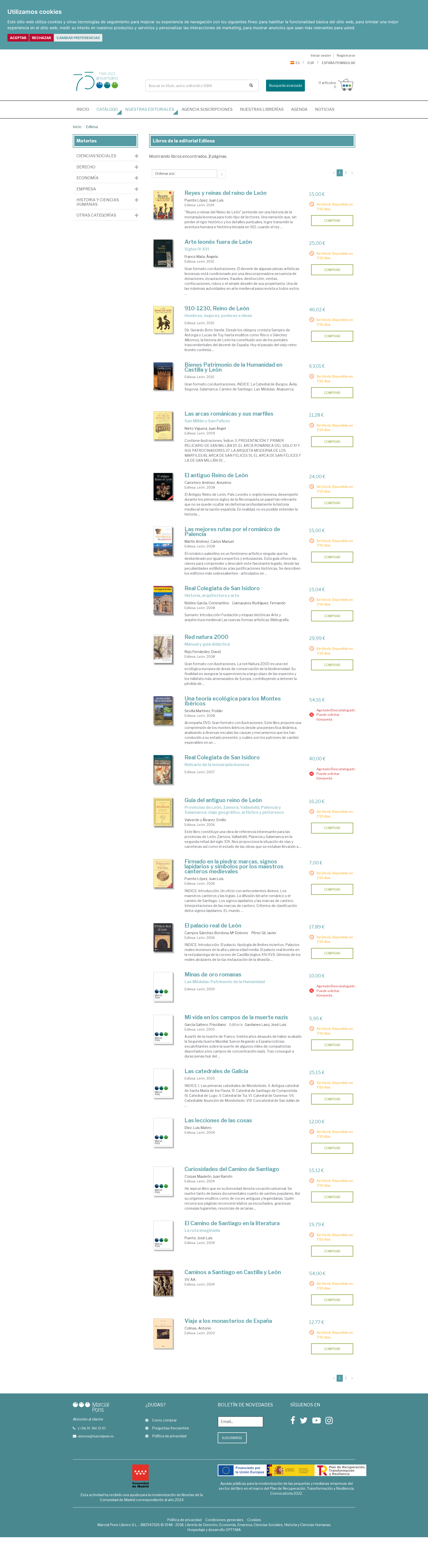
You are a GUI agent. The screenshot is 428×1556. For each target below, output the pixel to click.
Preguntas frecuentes (170, 1428)
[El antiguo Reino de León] (163, 487)
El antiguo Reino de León (216, 475)
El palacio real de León (213, 925)
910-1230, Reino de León (217, 308)
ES (298, 63)
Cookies (254, 1520)
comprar (332, 221)
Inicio (85, 109)
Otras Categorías (96, 215)
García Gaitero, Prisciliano (205, 1024)
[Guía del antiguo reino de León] (163, 812)
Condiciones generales (224, 1520)
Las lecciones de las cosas (218, 1120)
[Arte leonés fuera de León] (163, 253)
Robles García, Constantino (207, 603)
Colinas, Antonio (198, 1328)
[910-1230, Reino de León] (163, 320)
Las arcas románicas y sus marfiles (229, 413)
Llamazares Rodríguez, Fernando (259, 603)
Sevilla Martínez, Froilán (203, 711)
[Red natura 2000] (163, 649)
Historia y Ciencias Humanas (98, 202)
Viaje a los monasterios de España (228, 1321)
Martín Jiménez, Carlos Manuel (209, 541)
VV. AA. (190, 1279)
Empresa (86, 189)
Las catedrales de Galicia (216, 1071)
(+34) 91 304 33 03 (92, 1428)
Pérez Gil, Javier (263, 933)
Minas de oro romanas (213, 974)
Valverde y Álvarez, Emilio (205, 820)
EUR (311, 63)
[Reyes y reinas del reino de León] (163, 205)
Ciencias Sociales (96, 156)
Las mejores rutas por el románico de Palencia (232, 531)
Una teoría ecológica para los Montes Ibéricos (233, 701)
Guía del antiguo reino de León (223, 800)
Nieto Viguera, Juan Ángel (205, 428)
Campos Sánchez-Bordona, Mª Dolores (216, 933)
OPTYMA (233, 1530)
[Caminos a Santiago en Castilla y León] (163, 1283)
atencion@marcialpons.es (95, 1436)
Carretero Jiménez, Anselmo (208, 482)
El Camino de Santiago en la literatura (232, 1223)
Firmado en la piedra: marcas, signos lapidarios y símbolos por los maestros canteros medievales (234, 866)
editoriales (149, 109)
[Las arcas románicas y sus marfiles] (163, 425)
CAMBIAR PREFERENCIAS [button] (78, 38)
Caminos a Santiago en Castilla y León (233, 1272)
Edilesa (92, 127)
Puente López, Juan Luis (204, 200)
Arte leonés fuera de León (218, 242)
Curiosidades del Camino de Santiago (232, 1169)
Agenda (299, 109)
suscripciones (207, 109)
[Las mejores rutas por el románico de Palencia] (163, 541)
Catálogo (107, 109)
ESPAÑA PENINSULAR (338, 63)
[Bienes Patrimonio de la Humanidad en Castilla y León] (163, 376)
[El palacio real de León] (163, 937)
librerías (262, 109)
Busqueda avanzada (285, 85)
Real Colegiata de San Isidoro (222, 588)
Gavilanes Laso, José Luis (265, 1024)
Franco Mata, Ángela (201, 256)
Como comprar (164, 1420)
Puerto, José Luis (199, 1238)
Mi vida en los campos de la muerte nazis (236, 1017)
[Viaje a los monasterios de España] (163, 1333)
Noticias (324, 109)
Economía (88, 178)
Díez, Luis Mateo (198, 1128)
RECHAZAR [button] (41, 38)
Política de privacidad (169, 1436)
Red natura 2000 (206, 637)
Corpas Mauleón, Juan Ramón (208, 1176)
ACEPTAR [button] (18, 38)
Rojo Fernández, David (203, 652)
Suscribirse (232, 1438)
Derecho (86, 167)
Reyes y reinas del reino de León (226, 193)
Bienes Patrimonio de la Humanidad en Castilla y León (233, 367)
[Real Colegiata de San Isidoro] (163, 600)
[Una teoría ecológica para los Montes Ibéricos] (163, 710)
